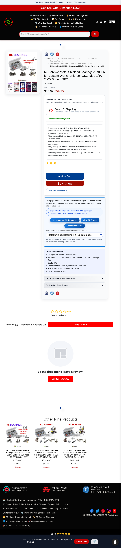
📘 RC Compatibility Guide (71, 27)
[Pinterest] (103, 511)
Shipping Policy (10, 508)
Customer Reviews (11, 513)
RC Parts (64, 508)
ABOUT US (34, 508)
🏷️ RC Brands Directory (45, 27)
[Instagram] (109, 511)
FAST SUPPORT (19, 488)
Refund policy (62, 504)
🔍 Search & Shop (38, 15)
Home (48, 58)
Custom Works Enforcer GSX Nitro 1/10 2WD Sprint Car (69, 63)
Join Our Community (49, 508)
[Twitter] (97, 511)
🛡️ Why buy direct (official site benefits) (39, 513)
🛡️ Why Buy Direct (43, 23)
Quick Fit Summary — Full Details (60, 278)
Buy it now (65, 183)
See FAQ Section (19, 491)
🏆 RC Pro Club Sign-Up (77, 15)
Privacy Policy (31, 504)
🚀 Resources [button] (55, 15)
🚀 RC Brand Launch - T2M (40, 521)
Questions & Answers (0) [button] (33, 324)
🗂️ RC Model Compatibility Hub (69, 23)
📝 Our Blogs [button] (58, 19)
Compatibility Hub (74, 226)
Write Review (80, 324)
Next (34, 87)
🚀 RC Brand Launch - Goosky (16, 525)
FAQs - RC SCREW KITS (48, 500)
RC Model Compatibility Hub (68, 58)
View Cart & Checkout (57, 191)
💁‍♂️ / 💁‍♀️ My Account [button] (77, 19)
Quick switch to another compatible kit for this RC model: (66, 231)
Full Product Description (57, 285)
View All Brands (90, 220)
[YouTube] (114, 511)
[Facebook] (92, 511)
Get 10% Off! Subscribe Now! (60, 8)
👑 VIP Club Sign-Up (39, 19)
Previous (11, 87)
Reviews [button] (12, 324)
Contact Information (27, 500)
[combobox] (54, 34)
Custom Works (55, 61)
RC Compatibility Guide (13, 504)
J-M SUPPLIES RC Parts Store (104, 515)
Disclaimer (22, 508)
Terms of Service (46, 504)
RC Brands (90, 58)
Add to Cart (81, 541)
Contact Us (12, 500)
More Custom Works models (64, 220)
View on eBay (63, 155)
